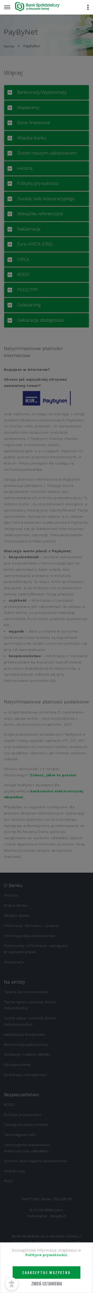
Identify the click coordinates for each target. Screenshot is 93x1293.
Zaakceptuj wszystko (46, 1272)
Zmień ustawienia (46, 1284)
